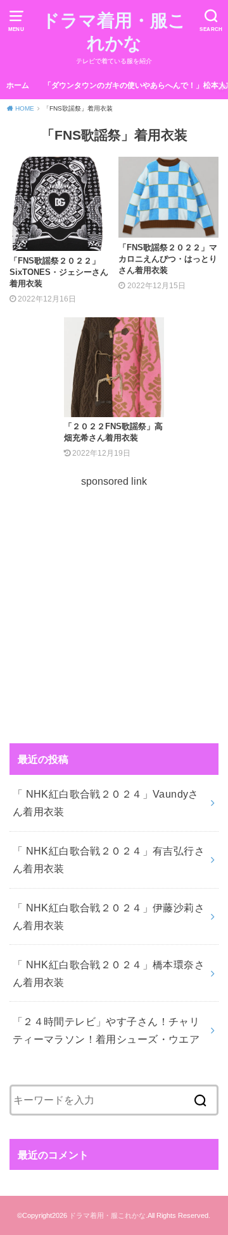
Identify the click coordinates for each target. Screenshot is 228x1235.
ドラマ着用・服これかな (114, 32)
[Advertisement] (114, 603)
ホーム (17, 85)
